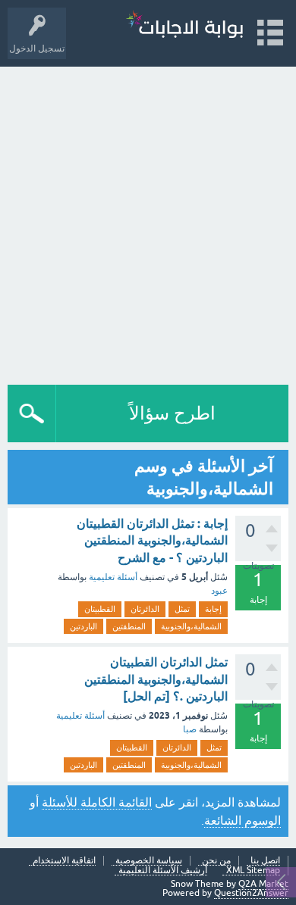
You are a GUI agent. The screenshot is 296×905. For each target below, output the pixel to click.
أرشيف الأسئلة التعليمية (162, 870)
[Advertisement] (148, 222)
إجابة (213, 608)
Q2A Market (263, 883)
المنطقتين (129, 626)
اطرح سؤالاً (172, 413)
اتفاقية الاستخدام (64, 861)
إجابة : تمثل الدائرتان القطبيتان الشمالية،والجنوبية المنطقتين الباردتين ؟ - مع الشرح (152, 540)
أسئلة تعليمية (113, 577)
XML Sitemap (253, 870)
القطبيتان (99, 608)
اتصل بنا (265, 861)
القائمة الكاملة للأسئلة (97, 802)
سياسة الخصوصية (148, 861)
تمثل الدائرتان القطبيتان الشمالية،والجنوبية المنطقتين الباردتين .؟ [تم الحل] (156, 679)
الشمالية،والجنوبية (191, 626)
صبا (190, 729)
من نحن (216, 861)
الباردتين (83, 626)
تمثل (182, 608)
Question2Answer (251, 893)
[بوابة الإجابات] (184, 26)
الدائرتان (145, 608)
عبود (219, 590)
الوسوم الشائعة (242, 820)
